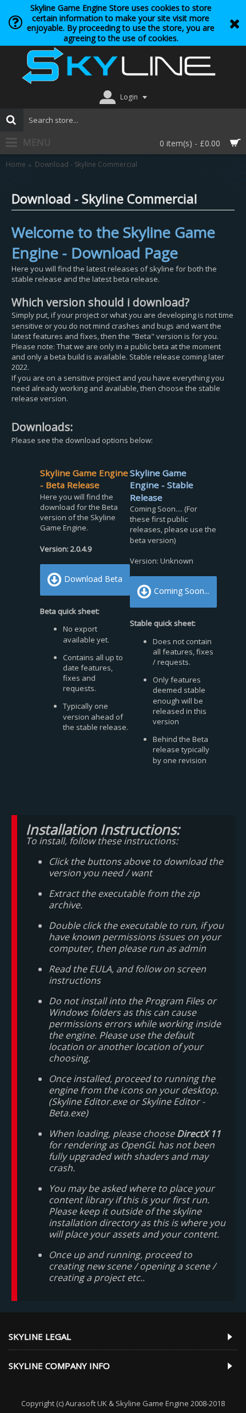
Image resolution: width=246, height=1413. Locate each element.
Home (16, 164)
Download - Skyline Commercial (86, 164)
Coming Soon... (181, 591)
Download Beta (93, 578)
